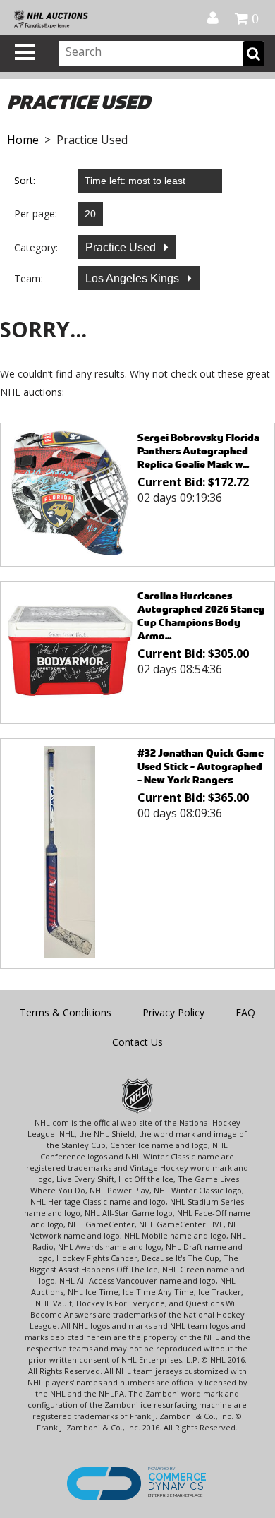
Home (23, 139)
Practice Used (122, 247)
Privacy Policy (173, 1012)
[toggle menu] (25, 52)
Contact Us (137, 1042)
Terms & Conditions (65, 1012)
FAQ (245, 1012)
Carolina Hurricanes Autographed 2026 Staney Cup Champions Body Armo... (201, 615)
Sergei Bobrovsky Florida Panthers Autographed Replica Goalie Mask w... (198, 450)
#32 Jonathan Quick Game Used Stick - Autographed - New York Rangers (201, 766)
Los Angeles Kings (133, 278)
